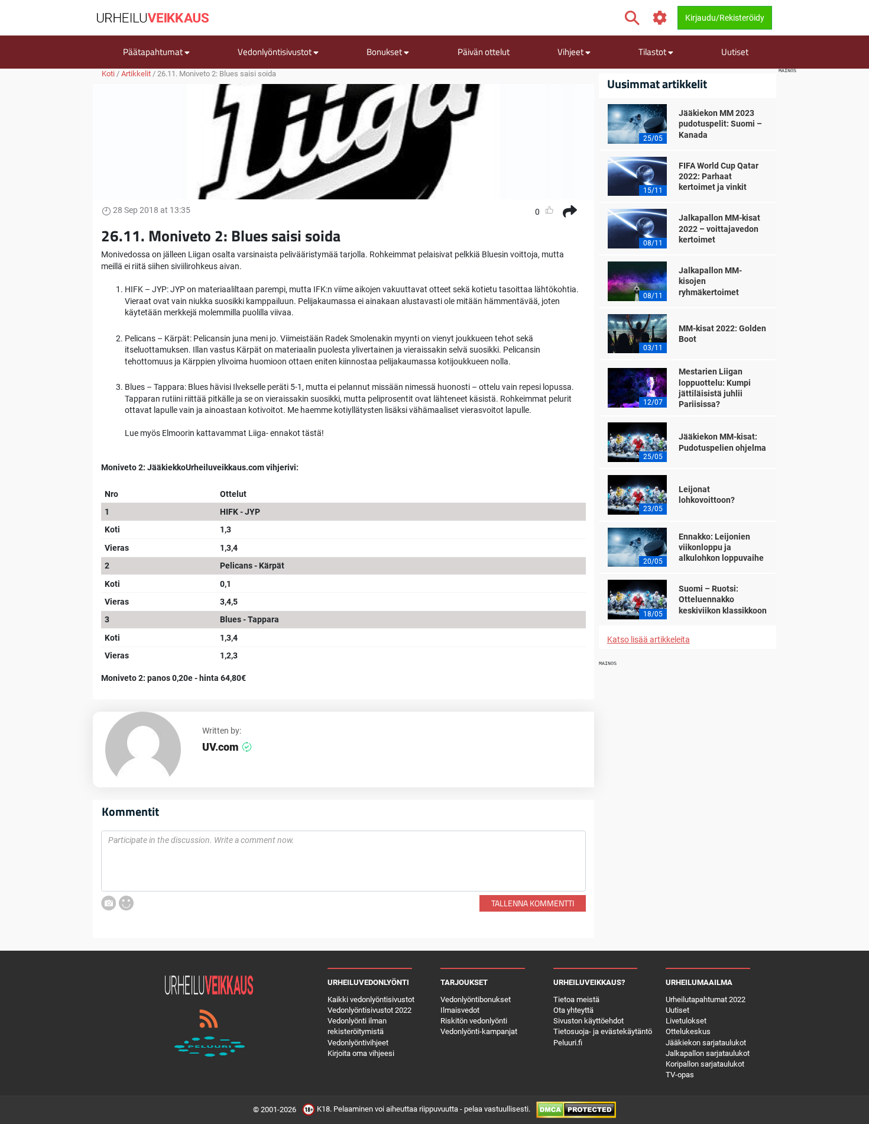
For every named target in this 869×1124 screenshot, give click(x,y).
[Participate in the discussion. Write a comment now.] (343, 861)
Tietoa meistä (576, 999)
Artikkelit (136, 73)
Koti (108, 73)
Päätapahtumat (153, 52)
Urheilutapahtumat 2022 (705, 999)
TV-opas (680, 1074)
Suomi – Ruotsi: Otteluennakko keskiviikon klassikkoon (723, 599)
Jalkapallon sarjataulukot (708, 1053)
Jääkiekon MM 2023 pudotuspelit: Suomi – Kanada (720, 123)
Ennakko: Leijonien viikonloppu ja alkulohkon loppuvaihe (721, 547)
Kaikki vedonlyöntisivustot (371, 999)
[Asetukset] (660, 18)
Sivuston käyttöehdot (588, 1020)
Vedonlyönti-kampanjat (478, 1031)
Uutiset (734, 52)
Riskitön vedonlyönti (473, 1020)
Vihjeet (571, 52)
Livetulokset (686, 1020)
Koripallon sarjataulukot (705, 1064)
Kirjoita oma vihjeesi (361, 1053)
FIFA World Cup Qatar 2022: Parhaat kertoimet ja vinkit (718, 176)
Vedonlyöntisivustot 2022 (369, 1010)
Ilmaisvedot (459, 1010)
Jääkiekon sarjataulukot (706, 1042)
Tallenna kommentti (532, 903)
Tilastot (653, 52)
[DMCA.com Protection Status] (576, 1109)
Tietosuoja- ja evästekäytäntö (602, 1031)
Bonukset (385, 52)
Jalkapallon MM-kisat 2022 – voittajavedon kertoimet (719, 228)
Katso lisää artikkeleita (648, 639)
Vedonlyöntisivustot (275, 52)
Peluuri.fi (567, 1042)
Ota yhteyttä (573, 1010)
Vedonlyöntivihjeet (358, 1042)
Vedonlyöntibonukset (475, 999)
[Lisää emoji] (126, 903)
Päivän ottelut (484, 52)
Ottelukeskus (688, 1031)
